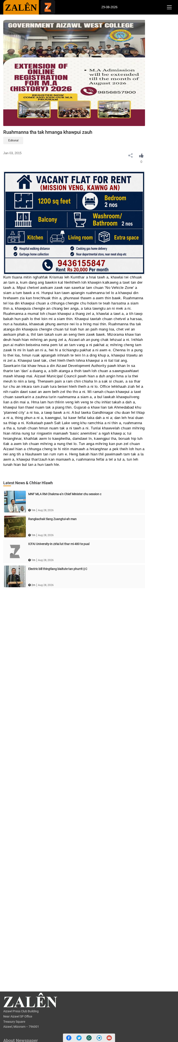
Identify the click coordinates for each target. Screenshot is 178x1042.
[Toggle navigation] (169, 7)
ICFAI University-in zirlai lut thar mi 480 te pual (58, 544)
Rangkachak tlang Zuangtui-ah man (52, 519)
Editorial (13, 140)
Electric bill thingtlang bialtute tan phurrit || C (57, 569)
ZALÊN (21, 8)
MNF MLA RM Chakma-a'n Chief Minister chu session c (64, 494)
